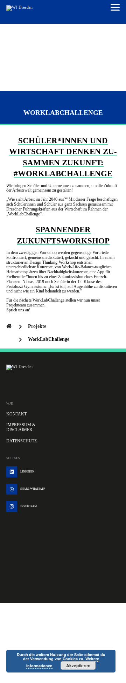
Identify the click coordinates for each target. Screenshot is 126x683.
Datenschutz (21, 441)
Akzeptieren (78, 665)
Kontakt (16, 414)
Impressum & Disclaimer (20, 427)
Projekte (37, 326)
